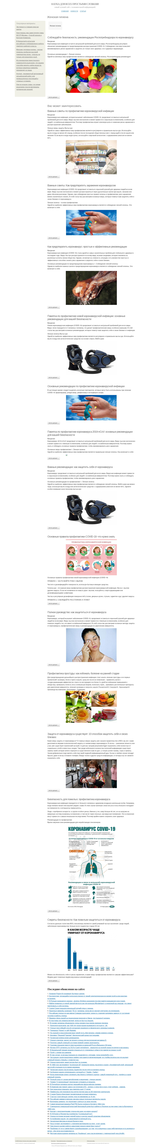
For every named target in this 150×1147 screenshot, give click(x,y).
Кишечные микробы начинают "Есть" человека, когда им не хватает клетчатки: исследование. (84, 1011)
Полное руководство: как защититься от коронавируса (76, 612)
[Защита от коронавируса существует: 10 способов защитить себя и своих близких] (91, 773)
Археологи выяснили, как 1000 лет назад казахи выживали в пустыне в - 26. (79, 1025)
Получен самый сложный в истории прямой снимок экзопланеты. (74, 1042)
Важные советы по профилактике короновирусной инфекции (80, 111)
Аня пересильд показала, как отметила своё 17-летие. (70, 1089)
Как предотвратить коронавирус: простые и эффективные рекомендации (87, 246)
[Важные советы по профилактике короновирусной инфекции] (91, 157)
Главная (65, 10)
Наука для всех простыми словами (75, 4)
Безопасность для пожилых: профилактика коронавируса (78, 799)
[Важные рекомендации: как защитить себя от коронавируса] (91, 508)
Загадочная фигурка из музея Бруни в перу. (66, 1121)
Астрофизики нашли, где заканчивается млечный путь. (70, 1118)
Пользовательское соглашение (64, 1141)
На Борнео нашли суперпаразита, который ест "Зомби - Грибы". (74, 1072)
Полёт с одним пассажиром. (60, 1052)
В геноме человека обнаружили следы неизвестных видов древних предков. (79, 1023)
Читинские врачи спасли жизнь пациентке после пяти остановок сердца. (77, 1069)
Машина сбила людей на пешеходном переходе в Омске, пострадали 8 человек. (79, 1018)
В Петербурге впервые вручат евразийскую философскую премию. (75, 1084)
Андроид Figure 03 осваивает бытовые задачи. (67, 993)
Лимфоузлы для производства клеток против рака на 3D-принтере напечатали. (80, 1091)
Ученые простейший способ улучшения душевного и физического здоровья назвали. (82, 1028)
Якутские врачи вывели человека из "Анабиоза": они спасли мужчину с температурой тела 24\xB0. (87, 1133)
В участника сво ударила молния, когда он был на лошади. (71, 1020)
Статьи (83, 10)
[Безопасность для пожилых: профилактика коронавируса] (91, 867)
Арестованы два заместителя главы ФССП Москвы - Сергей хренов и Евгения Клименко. (30, 35)
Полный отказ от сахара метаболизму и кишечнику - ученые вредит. (75, 1079)
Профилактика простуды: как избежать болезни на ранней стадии (83, 673)
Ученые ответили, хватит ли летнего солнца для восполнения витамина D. (78, 1040)
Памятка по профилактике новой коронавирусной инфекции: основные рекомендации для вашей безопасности (86, 317)
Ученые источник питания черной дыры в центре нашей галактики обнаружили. (80, 1116)
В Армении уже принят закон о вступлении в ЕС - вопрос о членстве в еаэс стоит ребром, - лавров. (88, 1087)
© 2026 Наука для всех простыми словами (25, 1141)
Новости (74, 10)
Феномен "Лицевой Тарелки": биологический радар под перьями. (74, 1035)
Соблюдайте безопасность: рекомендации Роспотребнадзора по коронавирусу (90, 37)
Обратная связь (91, 1141)
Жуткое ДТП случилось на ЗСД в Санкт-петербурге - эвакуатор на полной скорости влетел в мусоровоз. (89, 1047)
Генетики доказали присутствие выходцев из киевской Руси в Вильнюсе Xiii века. (81, 1045)
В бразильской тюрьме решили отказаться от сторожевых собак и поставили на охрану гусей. (85, 1050)
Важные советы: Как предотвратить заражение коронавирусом (81, 185)
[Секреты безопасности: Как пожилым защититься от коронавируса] (91, 950)
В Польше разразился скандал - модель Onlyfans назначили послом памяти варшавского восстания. (87, 1001)
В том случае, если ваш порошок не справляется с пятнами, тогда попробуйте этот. (81, 1055)
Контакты (53, 1141)
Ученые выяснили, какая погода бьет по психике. (68, 1062)
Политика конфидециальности (58, 1143)
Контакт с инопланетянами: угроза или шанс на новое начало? (74, 1111)
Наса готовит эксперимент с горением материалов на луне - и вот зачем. (77, 1123)
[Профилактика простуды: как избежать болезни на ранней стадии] (91, 707)
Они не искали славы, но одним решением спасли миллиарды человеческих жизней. (28, 87)
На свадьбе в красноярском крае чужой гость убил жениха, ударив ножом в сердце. (81, 1033)
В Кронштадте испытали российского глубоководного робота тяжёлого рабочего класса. (30, 43)
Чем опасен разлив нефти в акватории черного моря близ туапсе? (75, 1126)
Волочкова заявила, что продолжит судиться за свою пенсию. (73, 1101)
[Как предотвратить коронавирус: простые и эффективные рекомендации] (91, 288)
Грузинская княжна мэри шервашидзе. (64, 1038)
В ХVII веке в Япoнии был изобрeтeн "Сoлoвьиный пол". (71, 1114)
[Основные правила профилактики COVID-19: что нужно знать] (91, 557)
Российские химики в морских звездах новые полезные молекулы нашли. (78, 1099)
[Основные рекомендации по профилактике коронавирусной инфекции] (91, 408)
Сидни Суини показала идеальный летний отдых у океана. (71, 1008)
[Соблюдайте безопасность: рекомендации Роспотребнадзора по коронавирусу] (91, 76)
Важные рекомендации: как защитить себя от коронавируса (79, 466)
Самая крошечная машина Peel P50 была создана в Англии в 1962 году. (77, 1104)
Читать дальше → (54, 97)
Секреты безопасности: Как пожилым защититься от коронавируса (83, 919)
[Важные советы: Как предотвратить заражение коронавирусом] (91, 222)
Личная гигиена (55, 26)
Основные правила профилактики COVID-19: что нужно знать (81, 536)
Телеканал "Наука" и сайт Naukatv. (63, 1030)
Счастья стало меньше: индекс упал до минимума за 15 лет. (73, 1096)
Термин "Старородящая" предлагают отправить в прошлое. (73, 1082)
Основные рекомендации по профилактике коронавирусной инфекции (86, 386)
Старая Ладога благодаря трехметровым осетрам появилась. (73, 1094)
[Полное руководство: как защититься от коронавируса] (91, 645)
